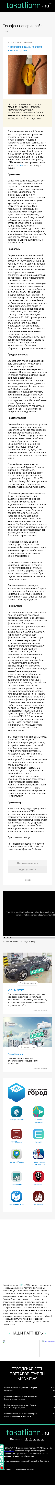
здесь (19, 165)
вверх (28, 879)
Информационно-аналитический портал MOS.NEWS (20, 1389)
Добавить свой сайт (40, 1010)
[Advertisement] (27, 1252)
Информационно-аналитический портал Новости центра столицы (20, 1397)
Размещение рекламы (25, 1469)
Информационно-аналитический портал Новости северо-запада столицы (20, 1415)
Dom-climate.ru (16, 1054)
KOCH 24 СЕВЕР (16, 990)
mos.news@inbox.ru (28, 1461)
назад (5, 31)
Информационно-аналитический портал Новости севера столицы (20, 1406)
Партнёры (7, 1469)
